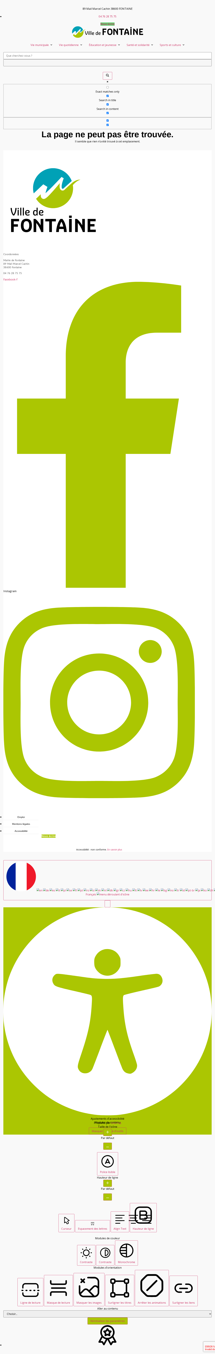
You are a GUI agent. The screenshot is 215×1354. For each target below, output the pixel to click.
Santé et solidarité (138, 45)
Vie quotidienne (69, 45)
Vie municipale (40, 45)
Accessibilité (21, 831)
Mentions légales (21, 824)
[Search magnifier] (107, 76)
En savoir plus (114, 849)
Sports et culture (170, 45)
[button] (107, 903)
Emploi (21, 817)
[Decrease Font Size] (107, 1146)
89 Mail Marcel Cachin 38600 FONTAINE (108, 9)
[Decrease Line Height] (107, 1197)
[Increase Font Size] (107, 1132)
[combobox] (107, 880)
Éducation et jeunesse (102, 45)
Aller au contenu (107, 1308)
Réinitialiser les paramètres (107, 1321)
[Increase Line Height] (107, 1183)
